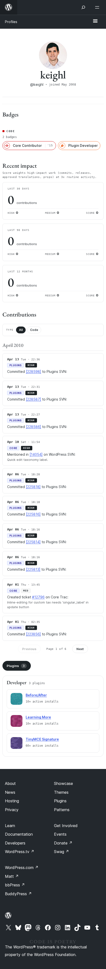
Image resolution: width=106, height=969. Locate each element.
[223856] (33, 634)
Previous (29, 649)
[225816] (33, 514)
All (21, 330)
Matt (12, 876)
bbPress (15, 884)
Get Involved (66, 825)
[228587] (33, 399)
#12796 (38, 597)
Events (60, 834)
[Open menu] (98, 7)
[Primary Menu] (95, 21)
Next (80, 649)
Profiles (11, 22)
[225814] (33, 542)
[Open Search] (83, 7)
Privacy (11, 809)
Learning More (38, 717)
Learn (10, 825)
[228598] (33, 371)
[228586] (33, 427)
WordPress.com (21, 867)
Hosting (12, 800)
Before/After (36, 695)
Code (34, 330)
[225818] (33, 487)
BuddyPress (18, 893)
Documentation (19, 834)
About (10, 783)
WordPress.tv (19, 851)
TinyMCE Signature (42, 739)
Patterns (62, 809)
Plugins (16, 666)
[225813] (33, 569)
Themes (61, 792)
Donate (63, 843)
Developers (15, 843)
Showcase (63, 783)
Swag (61, 851)
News (10, 792)
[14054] (36, 454)
